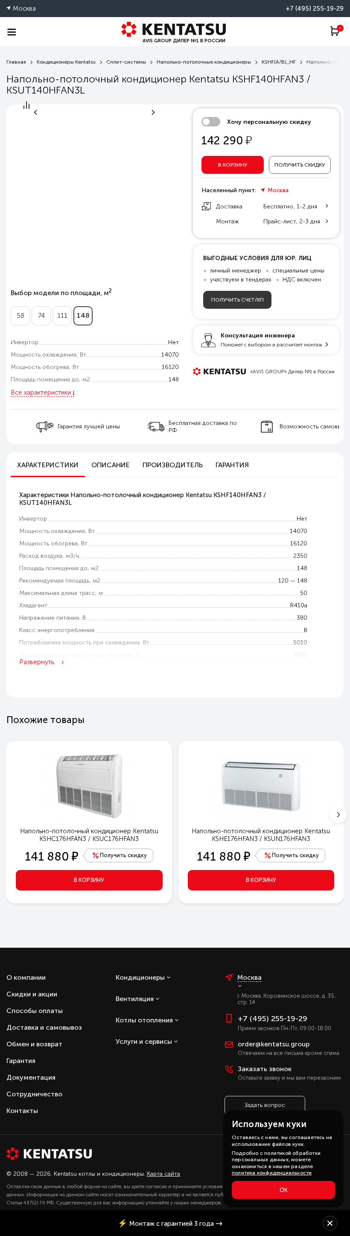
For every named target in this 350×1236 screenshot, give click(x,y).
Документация (30, 1077)
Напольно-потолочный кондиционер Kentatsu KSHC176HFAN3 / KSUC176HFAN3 (89, 835)
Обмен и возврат (34, 1044)
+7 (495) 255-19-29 (315, 8)
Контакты (22, 1111)
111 (62, 315)
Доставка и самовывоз (44, 1027)
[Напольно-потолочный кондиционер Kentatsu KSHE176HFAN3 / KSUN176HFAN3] (261, 786)
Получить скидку (299, 165)
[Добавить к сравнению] (26, 107)
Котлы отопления (144, 1020)
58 (20, 315)
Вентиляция (135, 999)
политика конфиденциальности (272, 1173)
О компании (26, 977)
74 (41, 315)
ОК (284, 1190)
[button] (338, 814)
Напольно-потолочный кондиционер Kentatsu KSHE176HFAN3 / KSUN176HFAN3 (261, 835)
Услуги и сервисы (144, 1041)
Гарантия (20, 1061)
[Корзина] (336, 34)
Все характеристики (41, 392)
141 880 (52, 856)
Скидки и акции (31, 994)
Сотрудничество (34, 1094)
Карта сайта (163, 1173)
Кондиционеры (140, 977)
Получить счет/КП (237, 300)
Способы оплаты (34, 1011)
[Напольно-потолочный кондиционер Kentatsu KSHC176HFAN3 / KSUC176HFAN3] (89, 786)
